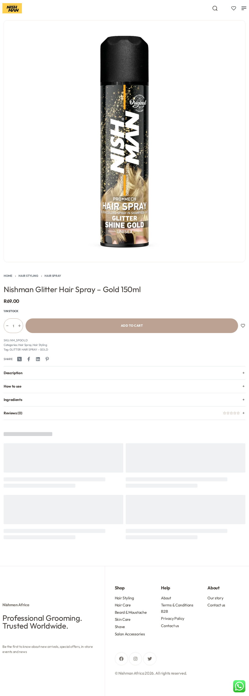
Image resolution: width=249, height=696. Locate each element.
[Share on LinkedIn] (38, 359)
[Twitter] (149, 658)
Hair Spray (52, 276)
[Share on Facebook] (29, 359)
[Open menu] (244, 8)
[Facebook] (121, 658)
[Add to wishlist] (242, 325)
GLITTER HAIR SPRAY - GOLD (28, 349)
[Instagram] (135, 658)
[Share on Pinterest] (47, 359)
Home (8, 276)
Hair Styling (28, 276)
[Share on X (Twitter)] (19, 359)
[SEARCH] (215, 8)
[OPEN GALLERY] (124, 141)
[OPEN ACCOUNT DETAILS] (233, 8)
